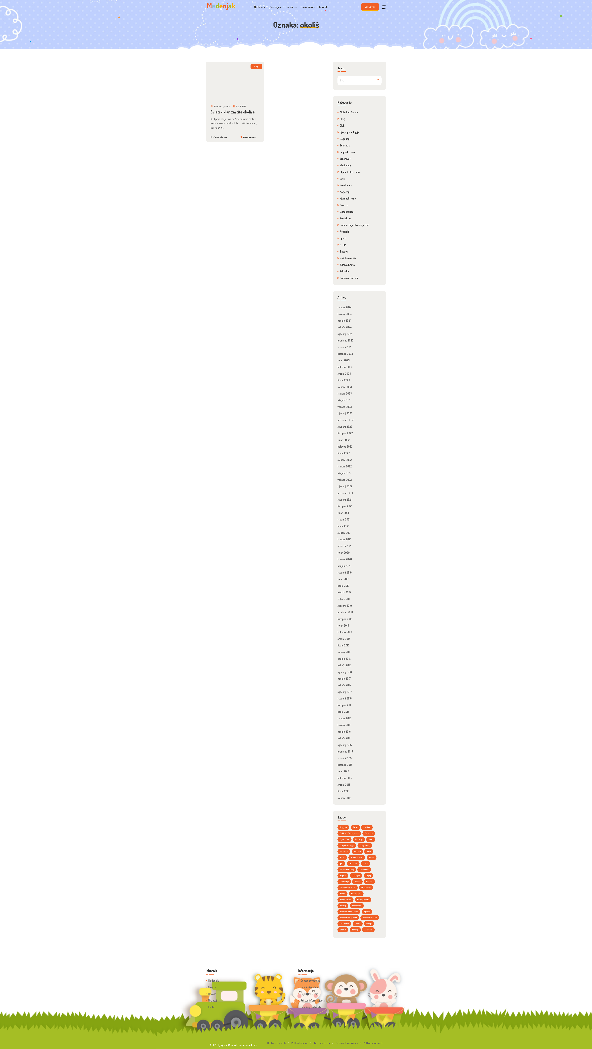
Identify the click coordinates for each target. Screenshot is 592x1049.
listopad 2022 (345, 433)
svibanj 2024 (344, 307)
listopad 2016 (344, 705)
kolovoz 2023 (345, 367)
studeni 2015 (344, 758)
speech (367, 911)
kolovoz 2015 (344, 778)
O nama (212, 987)
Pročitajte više (216, 137)
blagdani (343, 827)
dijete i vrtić (344, 839)
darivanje (368, 833)
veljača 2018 (344, 665)
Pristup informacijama (313, 1000)
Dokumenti (308, 7)
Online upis (370, 6)
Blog (256, 66)
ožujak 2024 (344, 320)
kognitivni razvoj (347, 869)
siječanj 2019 (344, 605)
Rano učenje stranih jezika (354, 225)
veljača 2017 (344, 685)
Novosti (344, 205)
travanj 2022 (344, 466)
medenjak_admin (222, 106)
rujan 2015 (343, 771)
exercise (357, 851)
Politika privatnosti (311, 1007)
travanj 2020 (344, 559)
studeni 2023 (344, 347)
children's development (349, 833)
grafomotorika (357, 857)
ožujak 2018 (344, 658)
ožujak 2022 (344, 473)
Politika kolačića (309, 987)
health (371, 857)
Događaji (344, 138)
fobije (369, 851)
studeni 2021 (344, 499)
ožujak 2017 (344, 678)
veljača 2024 (344, 327)
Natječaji (344, 191)
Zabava (344, 251)
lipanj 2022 (343, 453)
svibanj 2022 (344, 459)
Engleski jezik (347, 152)
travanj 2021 (344, 539)
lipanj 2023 (343, 380)
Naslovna (259, 7)
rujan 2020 (343, 552)
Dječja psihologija (349, 132)
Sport (343, 238)
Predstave (345, 218)
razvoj (342, 893)
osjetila (357, 881)
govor (342, 857)
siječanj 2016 (344, 745)
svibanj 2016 (344, 718)
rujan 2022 (343, 440)
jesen (365, 863)
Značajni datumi (349, 278)
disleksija (359, 839)
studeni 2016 (344, 698)
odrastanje (344, 881)
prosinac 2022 (345, 420)
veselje (369, 923)
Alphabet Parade (349, 112)
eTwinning (345, 165)
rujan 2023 (343, 360)
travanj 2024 (344, 314)
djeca (371, 839)
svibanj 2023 (344, 387)
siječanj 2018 (344, 672)
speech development (348, 917)
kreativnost (364, 869)
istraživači (353, 863)
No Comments (249, 137)
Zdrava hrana (347, 264)
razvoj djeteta (345, 899)
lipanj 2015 (343, 791)
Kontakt (324, 7)
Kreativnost (346, 185)
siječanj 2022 (344, 486)
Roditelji (344, 231)
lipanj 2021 (343, 526)
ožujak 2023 (344, 400)
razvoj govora (363, 899)
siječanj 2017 (344, 691)
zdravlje (355, 929)
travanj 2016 (344, 725)
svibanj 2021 (344, 532)
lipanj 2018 (343, 645)
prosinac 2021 (345, 493)
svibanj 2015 (344, 798)
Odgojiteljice (347, 211)
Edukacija (345, 145)
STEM (343, 245)
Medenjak (275, 7)
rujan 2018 (343, 625)
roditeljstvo (356, 905)
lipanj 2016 (343, 711)
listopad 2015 (344, 764)
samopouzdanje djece (349, 911)
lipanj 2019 (343, 585)
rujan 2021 (343, 512)
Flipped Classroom (350, 172)
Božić (355, 827)
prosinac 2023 (345, 340)
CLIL (342, 125)
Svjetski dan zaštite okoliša (232, 111)
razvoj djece (356, 893)
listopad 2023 (345, 353)
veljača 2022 (344, 479)
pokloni (369, 881)
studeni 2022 (344, 426)
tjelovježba (344, 923)
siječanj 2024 (344, 333)
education (344, 851)
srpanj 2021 (343, 519)
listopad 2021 (344, 506)
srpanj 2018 (343, 638)
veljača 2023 (344, 406)
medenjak (356, 875)
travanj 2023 (344, 393)
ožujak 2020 (344, 566)
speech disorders (370, 917)
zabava (343, 929)
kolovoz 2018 (344, 632)
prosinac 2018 (345, 612)
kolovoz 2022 (344, 446)
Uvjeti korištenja (309, 994)
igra (341, 863)
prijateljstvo (366, 887)
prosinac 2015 (345, 751)
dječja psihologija (347, 845)
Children (367, 827)
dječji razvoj (365, 845)
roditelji (343, 905)
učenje (357, 923)
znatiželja (368, 929)
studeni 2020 (344, 546)
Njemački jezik (348, 198)
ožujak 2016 (344, 731)
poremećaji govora (347, 887)
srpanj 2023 (344, 373)
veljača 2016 (344, 738)
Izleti (342, 178)
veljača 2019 (344, 599)
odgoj (368, 875)
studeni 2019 (344, 572)
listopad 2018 (344, 619)
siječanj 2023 (344, 413)
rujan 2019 (343, 579)
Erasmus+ (291, 7)
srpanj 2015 (343, 784)
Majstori (343, 875)
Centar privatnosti (310, 980)
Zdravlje (344, 271)
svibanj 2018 (344, 652)
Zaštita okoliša (348, 258)
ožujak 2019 (344, 592)
